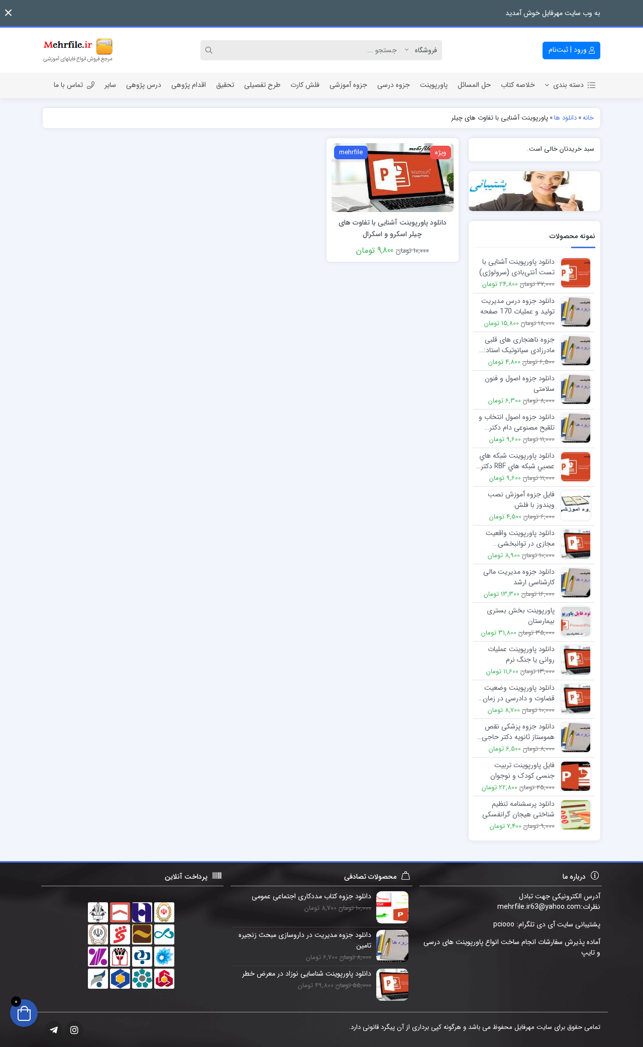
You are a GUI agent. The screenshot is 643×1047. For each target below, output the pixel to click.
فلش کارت (304, 84)
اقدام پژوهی (188, 84)
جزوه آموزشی (348, 84)
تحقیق (225, 84)
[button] (8, 13)
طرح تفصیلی (262, 84)
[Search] (210, 50)
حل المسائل (474, 84)
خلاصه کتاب (518, 84)
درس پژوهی (143, 84)
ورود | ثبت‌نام (569, 49)
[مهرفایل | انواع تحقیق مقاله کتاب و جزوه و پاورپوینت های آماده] (78, 50)
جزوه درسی (393, 84)
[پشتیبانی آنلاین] (535, 191)
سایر (110, 84)
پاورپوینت (434, 84)
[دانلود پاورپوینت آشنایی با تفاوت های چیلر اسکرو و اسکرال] (392, 176)
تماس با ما (68, 84)
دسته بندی (568, 84)
